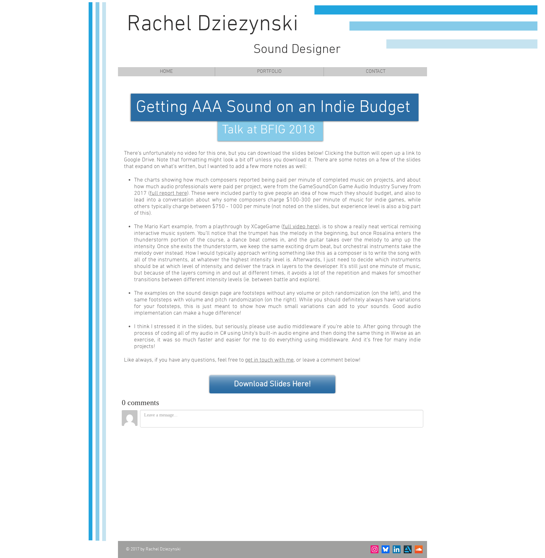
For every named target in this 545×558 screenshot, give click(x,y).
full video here (300, 227)
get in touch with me (269, 360)
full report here (168, 193)
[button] (269, 71)
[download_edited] (408, 549)
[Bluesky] (386, 549)
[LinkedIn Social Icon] (397, 549)
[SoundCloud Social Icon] (419, 549)
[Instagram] (374, 549)
